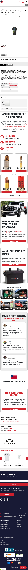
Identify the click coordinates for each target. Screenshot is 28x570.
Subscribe (14, 484)
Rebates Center (3, 526)
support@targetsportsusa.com (9, 516)
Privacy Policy (22, 515)
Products (16, 1)
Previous (1, 458)
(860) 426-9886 (19, 1)
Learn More (7, 494)
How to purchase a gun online (6, 537)
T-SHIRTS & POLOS (13, 85)
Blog (20, 508)
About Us (21, 512)
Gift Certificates (4, 530)
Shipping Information (5, 528)
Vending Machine (4, 524)
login (2, 51)
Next (27, 458)
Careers (20, 517)
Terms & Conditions (23, 513)
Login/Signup (23, 1)
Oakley (10, 83)
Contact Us (21, 510)
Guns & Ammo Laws (4, 539)
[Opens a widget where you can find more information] (23, 567)
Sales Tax (2, 531)
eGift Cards (19, 526)
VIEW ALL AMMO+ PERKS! (14, 265)
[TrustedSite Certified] (19, 555)
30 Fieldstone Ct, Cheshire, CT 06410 (6, 509)
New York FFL (3, 542)
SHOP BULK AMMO (14, 409)
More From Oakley (7, 450)
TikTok (8, 499)
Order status (20, 522)
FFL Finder (2, 540)
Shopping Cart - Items (26, 1)
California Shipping (4, 544)
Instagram (1, 499)
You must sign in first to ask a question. (10, 421)
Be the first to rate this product (19, 14)
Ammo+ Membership (5, 522)
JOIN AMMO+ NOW (14, 241)
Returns (19, 524)
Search (26, 5)
